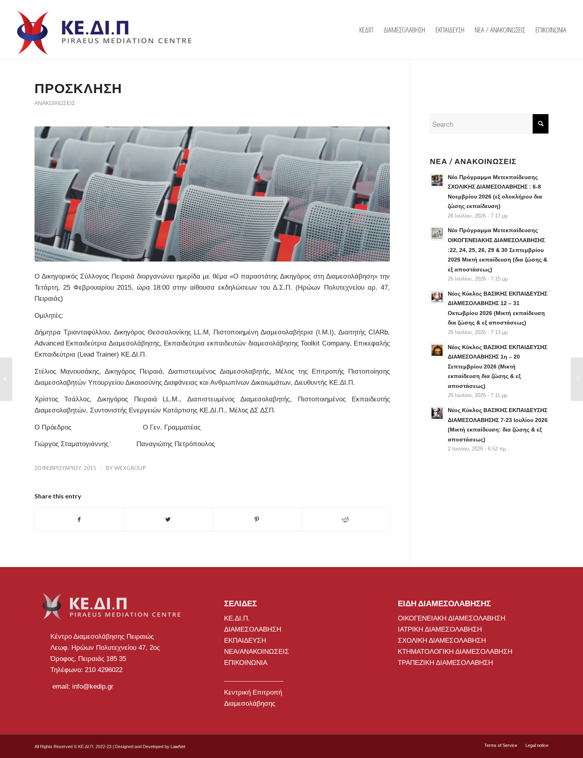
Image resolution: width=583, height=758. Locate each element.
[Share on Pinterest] (257, 519)
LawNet (178, 746)
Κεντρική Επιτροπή (253, 692)
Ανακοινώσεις (55, 103)
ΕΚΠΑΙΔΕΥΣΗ (245, 640)
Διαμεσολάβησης (249, 703)
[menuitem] (366, 29)
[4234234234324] (212, 194)
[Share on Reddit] (345, 519)
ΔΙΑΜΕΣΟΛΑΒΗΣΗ (252, 629)
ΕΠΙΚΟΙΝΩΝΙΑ (245, 662)
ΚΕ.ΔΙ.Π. (237, 618)
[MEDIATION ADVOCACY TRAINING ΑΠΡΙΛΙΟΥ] (6, 379)
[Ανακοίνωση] (577, 379)
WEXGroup (130, 467)
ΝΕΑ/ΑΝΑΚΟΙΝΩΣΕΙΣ (256, 651)
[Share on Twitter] (168, 519)
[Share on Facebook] (79, 519)
